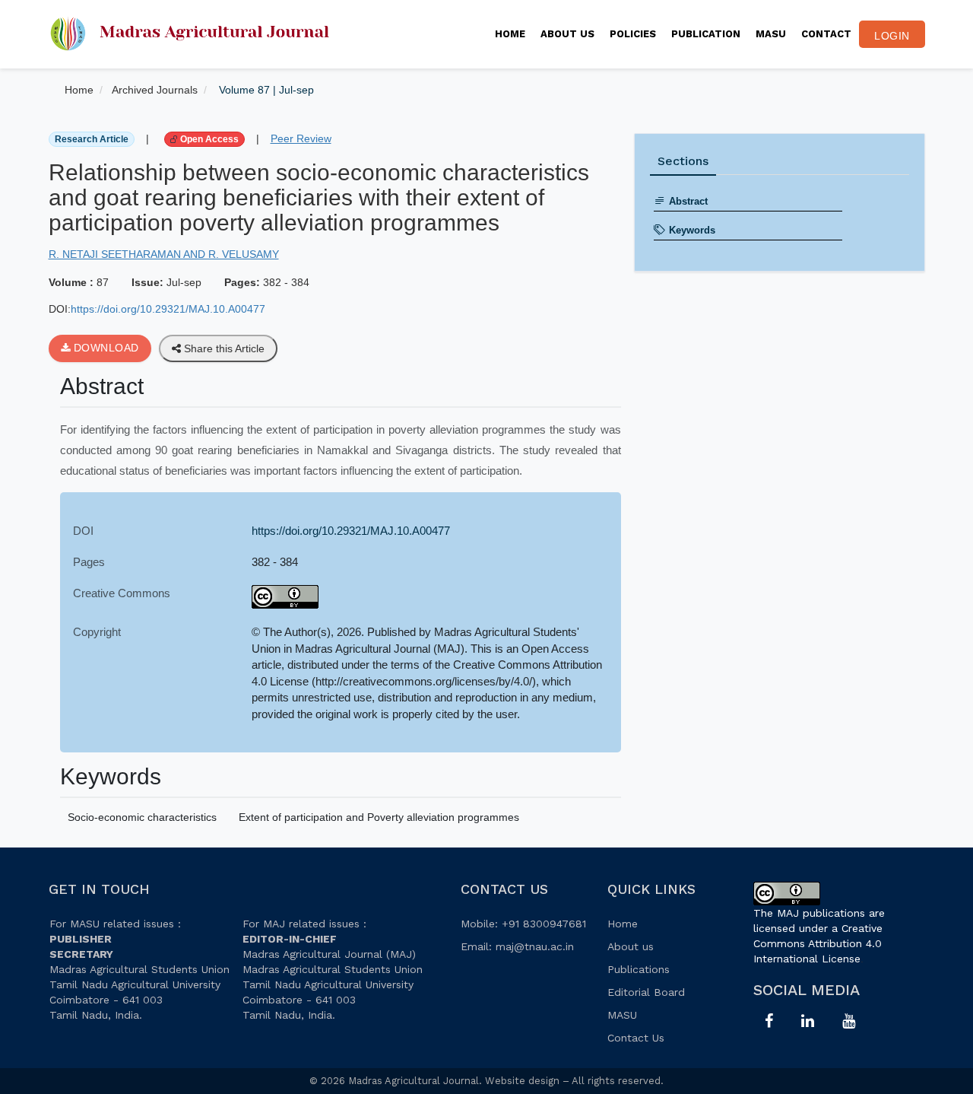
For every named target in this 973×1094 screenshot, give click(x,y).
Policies (633, 34)
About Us (567, 34)
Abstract (688, 201)
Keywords (692, 230)
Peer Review (301, 138)
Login (892, 36)
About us (630, 946)
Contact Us (635, 1038)
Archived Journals (155, 90)
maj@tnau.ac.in (535, 946)
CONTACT (826, 34)
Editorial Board (646, 992)
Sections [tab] (683, 161)
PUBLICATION (705, 34)
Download (104, 348)
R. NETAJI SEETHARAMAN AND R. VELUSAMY (164, 254)
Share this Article (223, 348)
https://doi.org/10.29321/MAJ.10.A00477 (168, 309)
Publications (638, 969)
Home (510, 34)
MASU (771, 34)
